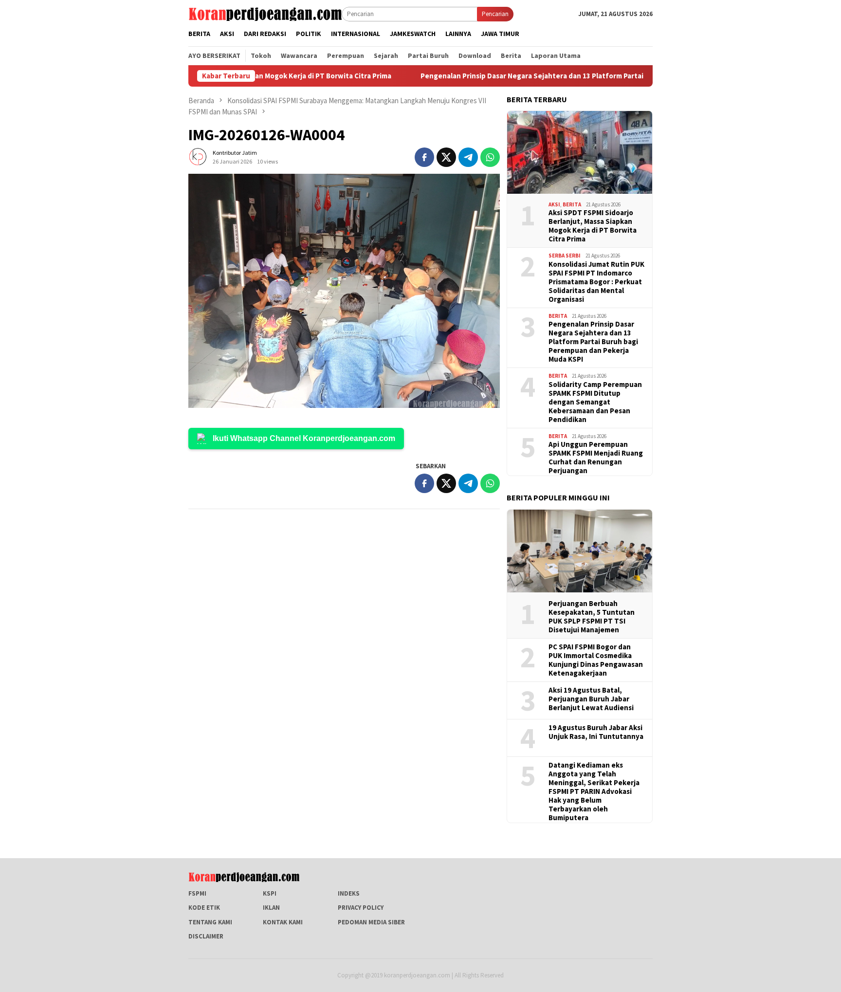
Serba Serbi (564, 255)
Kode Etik (204, 907)
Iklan (271, 907)
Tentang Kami (210, 922)
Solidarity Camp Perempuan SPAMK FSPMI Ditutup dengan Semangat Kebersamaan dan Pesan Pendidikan (595, 402)
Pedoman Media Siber (371, 922)
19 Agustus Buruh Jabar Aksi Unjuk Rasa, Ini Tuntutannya (595, 732)
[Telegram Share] (468, 157)
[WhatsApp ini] (490, 157)
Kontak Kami (283, 922)
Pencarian (495, 14)
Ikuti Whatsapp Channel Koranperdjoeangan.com (304, 438)
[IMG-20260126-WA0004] (344, 290)
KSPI (269, 893)
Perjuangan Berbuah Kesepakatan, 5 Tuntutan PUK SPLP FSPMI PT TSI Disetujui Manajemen (591, 616)
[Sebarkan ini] (424, 157)
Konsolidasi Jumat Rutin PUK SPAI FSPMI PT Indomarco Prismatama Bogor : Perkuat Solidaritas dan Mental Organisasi (596, 282)
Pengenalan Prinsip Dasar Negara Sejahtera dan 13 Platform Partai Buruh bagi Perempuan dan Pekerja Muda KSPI (561, 76)
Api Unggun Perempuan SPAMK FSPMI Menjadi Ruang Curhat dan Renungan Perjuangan (595, 457)
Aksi (554, 204)
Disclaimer (205, 936)
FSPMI (197, 893)
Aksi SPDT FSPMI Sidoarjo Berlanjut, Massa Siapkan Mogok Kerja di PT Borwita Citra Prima (592, 225)
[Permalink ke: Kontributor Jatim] (198, 156)
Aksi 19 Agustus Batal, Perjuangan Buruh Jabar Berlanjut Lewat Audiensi (591, 699)
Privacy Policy (361, 907)
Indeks (349, 893)
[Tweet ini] (446, 157)
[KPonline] (265, 13)
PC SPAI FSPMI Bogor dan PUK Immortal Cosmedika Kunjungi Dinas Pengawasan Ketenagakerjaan (595, 660)
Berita (572, 204)
